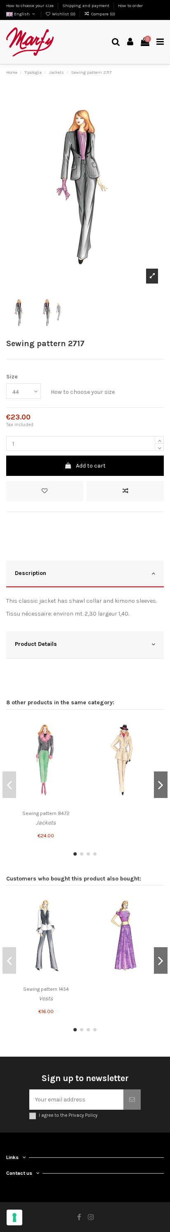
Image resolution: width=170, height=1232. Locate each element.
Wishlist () (64, 14)
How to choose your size (30, 5)
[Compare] (75, 740)
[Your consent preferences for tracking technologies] (14, 1217)
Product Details (36, 644)
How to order (130, 5)
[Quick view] (75, 754)
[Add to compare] (125, 491)
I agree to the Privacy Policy (68, 1115)
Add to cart (91, 465)
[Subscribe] (132, 1099)
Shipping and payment (86, 5)
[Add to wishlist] (44, 491)
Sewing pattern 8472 (46, 813)
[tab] (85, 574)
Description (30, 573)
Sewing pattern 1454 (46, 989)
